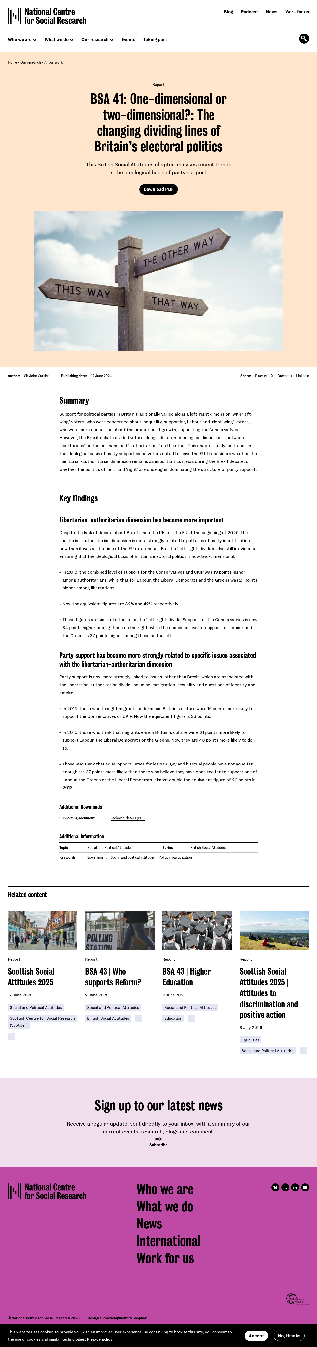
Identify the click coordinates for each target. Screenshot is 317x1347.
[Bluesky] (275, 1187)
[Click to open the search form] (304, 39)
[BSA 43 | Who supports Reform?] (120, 930)
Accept (256, 1335)
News (271, 11)
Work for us (297, 11)
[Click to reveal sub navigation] (35, 40)
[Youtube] (305, 1187)
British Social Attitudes (208, 847)
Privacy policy (100, 1339)
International (169, 1241)
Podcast (249, 11)
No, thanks (289, 1335)
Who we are (20, 39)
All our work (53, 62)
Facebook (284, 376)
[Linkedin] (295, 1187)
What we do (57, 39)
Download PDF (159, 189)
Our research (95, 39)
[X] (285, 1187)
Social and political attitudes (133, 857)
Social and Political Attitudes (109, 847)
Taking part (155, 39)
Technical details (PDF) (128, 818)
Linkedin (302, 376)
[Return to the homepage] (47, 16)
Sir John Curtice (36, 376)
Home (12, 62)
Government (97, 857)
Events (128, 39)
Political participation (175, 857)
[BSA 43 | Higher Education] (197, 930)
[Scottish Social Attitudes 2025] (42, 930)
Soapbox (140, 1318)
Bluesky (261, 376)
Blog (228, 11)
